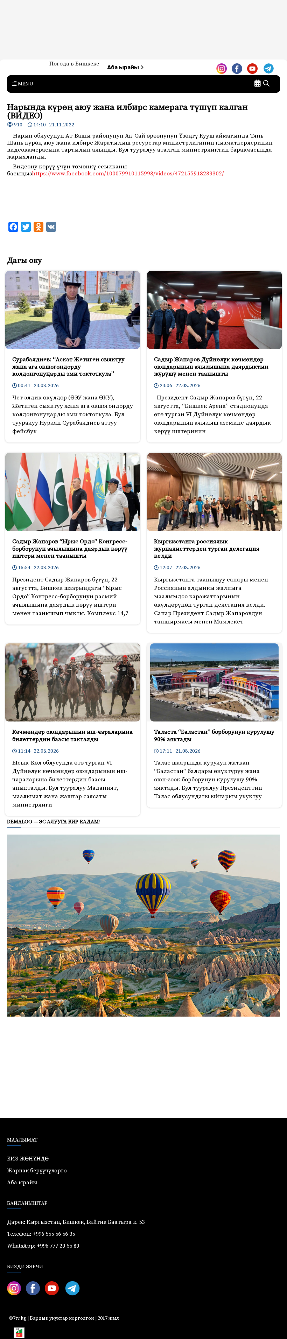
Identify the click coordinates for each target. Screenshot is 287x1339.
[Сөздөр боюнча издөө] (266, 84)
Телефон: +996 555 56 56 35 (41, 1233)
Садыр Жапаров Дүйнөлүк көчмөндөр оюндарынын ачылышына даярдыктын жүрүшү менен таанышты (211, 367)
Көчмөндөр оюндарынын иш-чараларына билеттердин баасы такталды (72, 735)
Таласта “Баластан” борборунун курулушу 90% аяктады (214, 735)
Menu (24, 84)
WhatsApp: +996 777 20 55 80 (43, 1245)
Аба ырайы (123, 67)
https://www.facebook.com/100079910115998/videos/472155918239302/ (128, 173)
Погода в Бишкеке (74, 63)
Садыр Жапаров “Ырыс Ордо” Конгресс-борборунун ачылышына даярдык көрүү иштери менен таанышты (69, 549)
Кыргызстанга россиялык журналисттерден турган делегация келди (206, 549)
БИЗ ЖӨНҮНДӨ (28, 1158)
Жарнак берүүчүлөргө (37, 1170)
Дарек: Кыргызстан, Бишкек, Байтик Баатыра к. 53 (76, 1222)
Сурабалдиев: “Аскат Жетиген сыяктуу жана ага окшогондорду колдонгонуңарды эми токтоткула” (68, 367)
